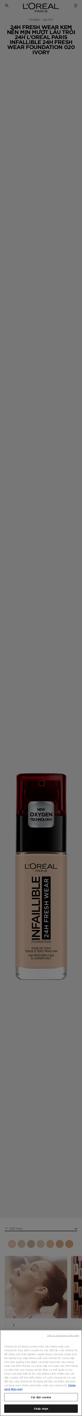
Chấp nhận (41, 1408)
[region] (41, 1373)
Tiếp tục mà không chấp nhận (63, 1335)
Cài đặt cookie (41, 1397)
